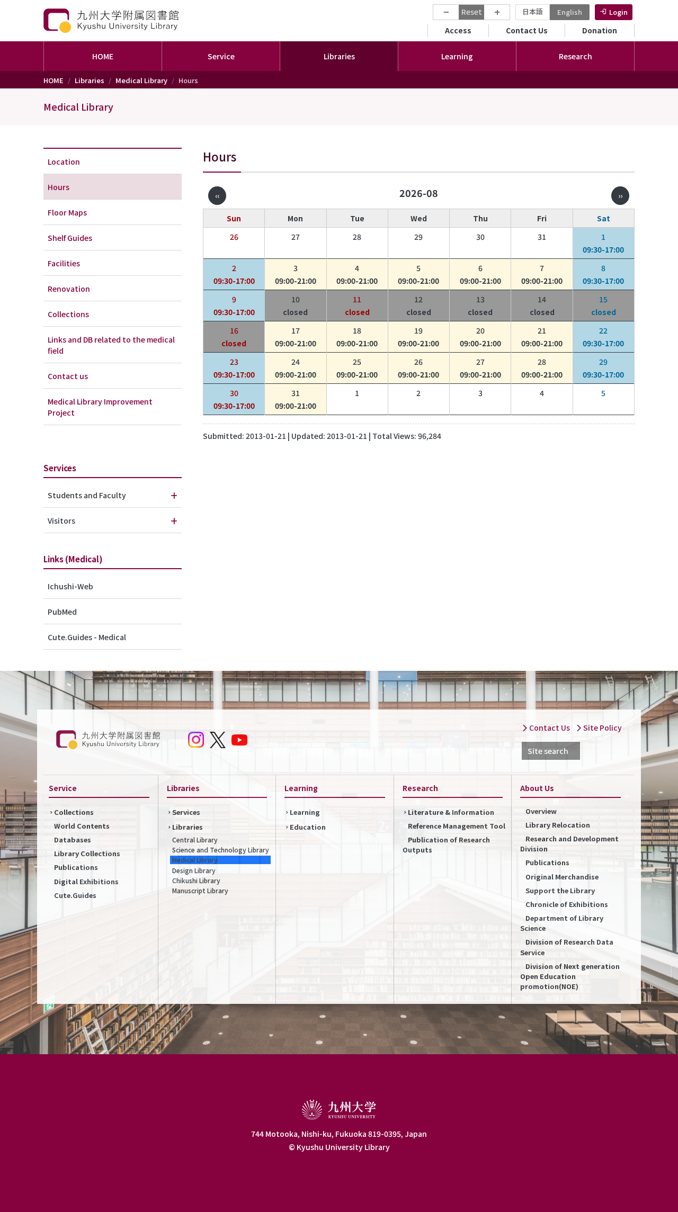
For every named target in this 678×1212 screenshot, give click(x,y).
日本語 (532, 11)
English (569, 12)
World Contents (82, 826)
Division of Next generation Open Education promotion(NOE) (570, 976)
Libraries (89, 80)
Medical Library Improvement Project (100, 407)
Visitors (61, 520)
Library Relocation (557, 825)
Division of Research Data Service (566, 947)
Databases (72, 839)
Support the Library (560, 890)
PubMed (62, 611)
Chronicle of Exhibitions (566, 904)
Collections (68, 314)
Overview (541, 811)
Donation (599, 30)
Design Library (194, 870)
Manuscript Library (200, 890)
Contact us (68, 376)
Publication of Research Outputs (446, 844)
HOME (102, 56)
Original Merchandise (562, 877)
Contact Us (527, 30)
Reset (471, 11)
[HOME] (112, 20)
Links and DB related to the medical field (111, 345)
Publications (76, 867)
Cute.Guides (75, 895)
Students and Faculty (87, 495)
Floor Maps (67, 212)
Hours (58, 187)
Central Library (195, 839)
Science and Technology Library (220, 849)
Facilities (64, 263)
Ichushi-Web (70, 586)
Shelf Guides (70, 237)
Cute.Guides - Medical (87, 637)
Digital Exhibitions (86, 881)
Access (458, 30)
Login (618, 12)
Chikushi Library (196, 880)
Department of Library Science (561, 923)
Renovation (69, 288)
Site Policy (602, 727)
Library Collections (87, 853)
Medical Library (141, 80)
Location (64, 161)
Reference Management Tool (456, 826)
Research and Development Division (569, 843)
